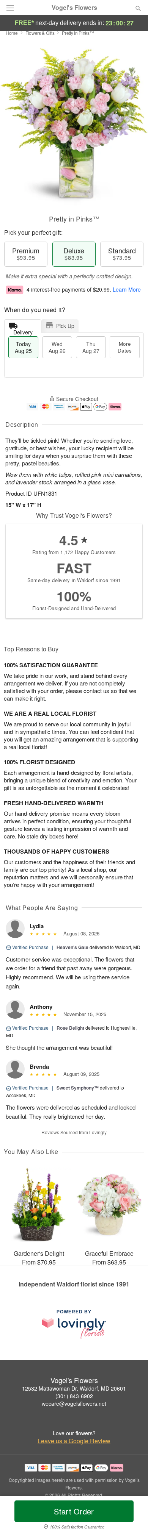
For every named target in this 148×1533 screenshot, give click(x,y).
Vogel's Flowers (74, 8)
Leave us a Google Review (74, 1441)
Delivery (23, 330)
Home (12, 33)
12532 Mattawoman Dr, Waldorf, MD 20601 (74, 1388)
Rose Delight (70, 1027)
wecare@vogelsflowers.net (74, 1403)
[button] (131, 1515)
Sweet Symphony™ (78, 1087)
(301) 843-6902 (74, 1396)
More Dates (125, 347)
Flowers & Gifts (40, 33)
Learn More (127, 289)
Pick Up (65, 325)
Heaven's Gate (72, 947)
